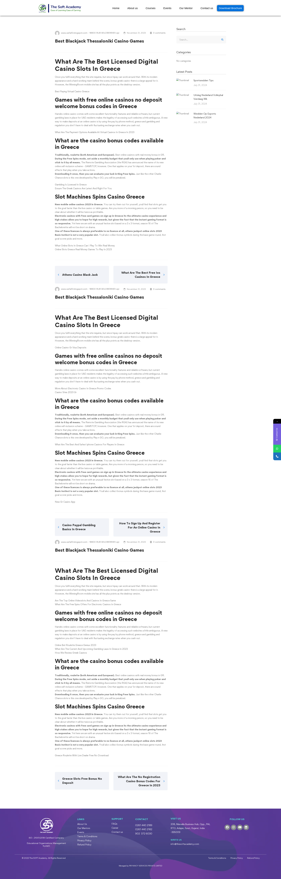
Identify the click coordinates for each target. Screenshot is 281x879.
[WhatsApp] (277, 448)
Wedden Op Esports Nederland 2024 (204, 115)
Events (167, 8)
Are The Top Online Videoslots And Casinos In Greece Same (85, 600)
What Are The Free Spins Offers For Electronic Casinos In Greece (88, 604)
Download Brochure (230, 8)
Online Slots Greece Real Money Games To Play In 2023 (83, 249)
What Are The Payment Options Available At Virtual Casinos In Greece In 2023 (94, 132)
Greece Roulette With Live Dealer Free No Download (82, 755)
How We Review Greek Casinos (71, 652)
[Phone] (277, 456)
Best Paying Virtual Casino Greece (72, 91)
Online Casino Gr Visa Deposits (70, 347)
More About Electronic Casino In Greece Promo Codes (83, 388)
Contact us (207, 8)
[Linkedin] (246, 827)
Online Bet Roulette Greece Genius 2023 (75, 645)
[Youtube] (240, 827)
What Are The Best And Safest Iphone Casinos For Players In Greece (89, 444)
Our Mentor (186, 8)
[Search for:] (201, 39)
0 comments (159, 33)
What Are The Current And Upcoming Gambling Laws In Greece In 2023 (91, 649)
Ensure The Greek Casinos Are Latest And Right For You (83, 188)
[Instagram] (233, 827)
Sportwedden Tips (203, 80)
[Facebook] (227, 827)
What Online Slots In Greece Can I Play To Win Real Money (85, 245)
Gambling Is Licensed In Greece (70, 184)
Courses (150, 8)
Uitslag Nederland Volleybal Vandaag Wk (208, 97)
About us (132, 8)
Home (115, 8)
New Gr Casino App (65, 501)
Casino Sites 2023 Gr (66, 392)
